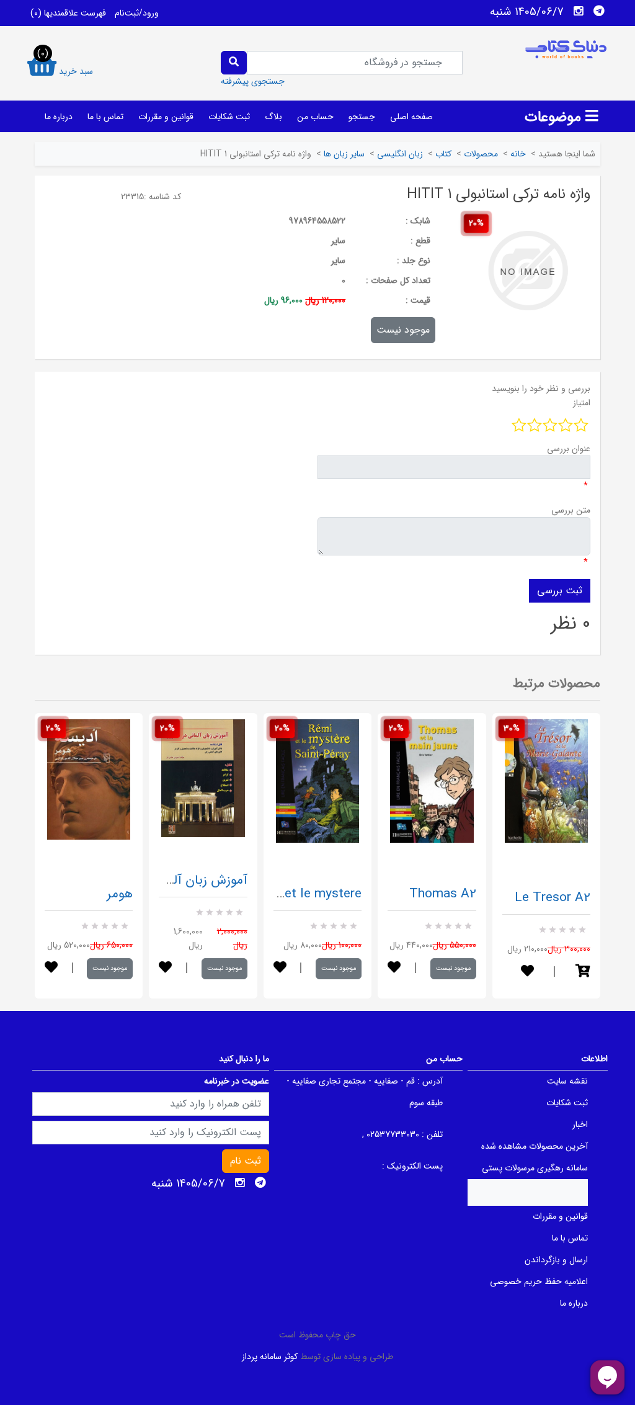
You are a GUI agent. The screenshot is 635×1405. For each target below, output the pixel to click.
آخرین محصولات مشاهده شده (534, 1146)
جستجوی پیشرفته (253, 81)
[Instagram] (579, 11)
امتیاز (581, 403)
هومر (120, 894)
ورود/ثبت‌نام (137, 13)
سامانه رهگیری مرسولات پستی (535, 1168)
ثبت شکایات (229, 116)
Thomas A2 (442, 894)
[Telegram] (599, 11)
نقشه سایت (567, 1081)
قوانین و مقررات (165, 116)
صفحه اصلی (411, 116)
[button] (582, 972)
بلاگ (273, 116)
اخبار (580, 1124)
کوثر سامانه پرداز (270, 1356)
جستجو (362, 116)
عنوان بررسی (568, 449)
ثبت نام (245, 1161)
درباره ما (59, 116)
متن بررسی (570, 510)
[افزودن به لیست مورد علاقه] (51, 968)
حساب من (315, 116)
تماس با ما (105, 116)
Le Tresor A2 (552, 897)
